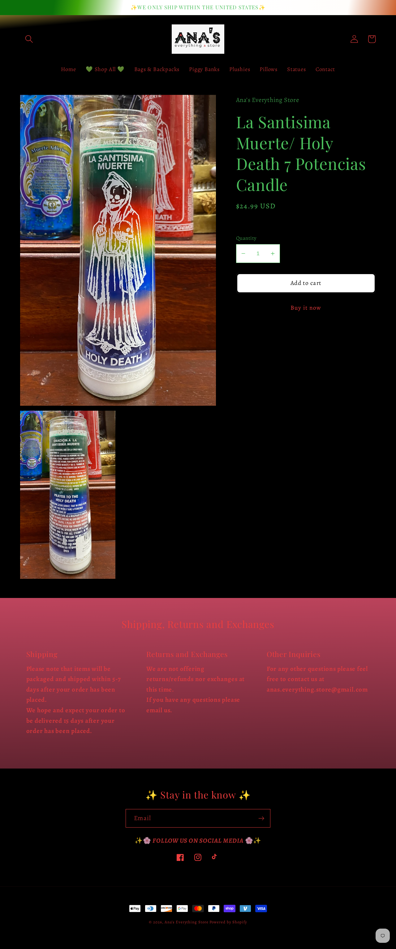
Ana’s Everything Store (186, 922)
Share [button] (252, 223)
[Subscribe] (261, 818)
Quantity (246, 238)
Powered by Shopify (228, 922)
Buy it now (306, 307)
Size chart (249, 343)
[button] (29, 39)
